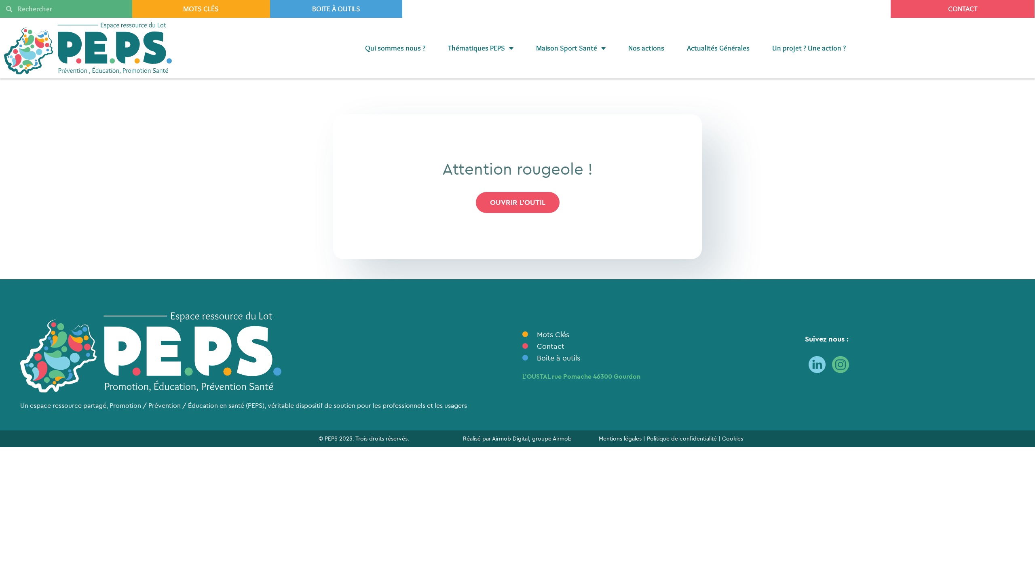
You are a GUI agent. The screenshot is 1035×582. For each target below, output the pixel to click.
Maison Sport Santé (566, 48)
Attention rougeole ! (517, 168)
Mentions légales (620, 438)
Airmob (562, 438)
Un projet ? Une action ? (809, 48)
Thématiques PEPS (476, 48)
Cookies (732, 438)
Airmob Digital (510, 438)
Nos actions (646, 48)
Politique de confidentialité (682, 438)
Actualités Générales (718, 48)
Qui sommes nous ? (395, 48)
